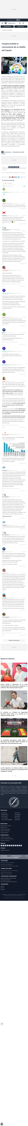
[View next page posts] (15, 776)
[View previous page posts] (13, 776)
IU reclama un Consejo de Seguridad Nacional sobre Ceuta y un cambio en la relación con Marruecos (14, 714)
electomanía (11, 23)
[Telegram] (9, 845)
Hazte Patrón (4, 823)
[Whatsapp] (5, 845)
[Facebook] (3, 845)
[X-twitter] (1, 845)
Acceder (24, 177)
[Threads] (7, 845)
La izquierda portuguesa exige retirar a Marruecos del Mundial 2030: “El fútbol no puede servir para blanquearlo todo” (14, 741)
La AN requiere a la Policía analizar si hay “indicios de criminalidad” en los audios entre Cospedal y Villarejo (14, 769)
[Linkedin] (19, 845)
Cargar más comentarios (14, 640)
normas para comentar (14, 167)
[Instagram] (13, 845)
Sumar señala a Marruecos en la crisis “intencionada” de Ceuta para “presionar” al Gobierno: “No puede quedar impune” (14, 686)
